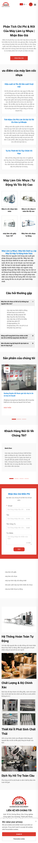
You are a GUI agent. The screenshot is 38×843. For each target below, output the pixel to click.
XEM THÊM (7, 407)
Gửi (19, 549)
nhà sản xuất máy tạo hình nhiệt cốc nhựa (19, 585)
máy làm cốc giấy (10, 572)
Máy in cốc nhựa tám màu (9, 210)
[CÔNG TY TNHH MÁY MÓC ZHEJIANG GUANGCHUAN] (6, 4)
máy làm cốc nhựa (11, 576)
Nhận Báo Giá (19, 58)
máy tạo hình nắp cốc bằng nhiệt (15, 580)
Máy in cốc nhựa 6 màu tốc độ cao (28, 210)
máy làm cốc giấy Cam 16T (9, 235)
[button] (14, 419)
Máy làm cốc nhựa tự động (28, 235)
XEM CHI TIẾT (9, 199)
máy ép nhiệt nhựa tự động (14, 589)
